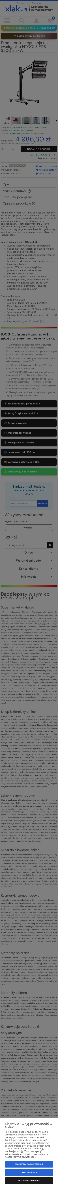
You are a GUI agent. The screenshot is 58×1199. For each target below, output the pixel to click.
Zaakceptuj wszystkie (29, 1181)
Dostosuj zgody (29, 1172)
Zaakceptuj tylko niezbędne (29, 1164)
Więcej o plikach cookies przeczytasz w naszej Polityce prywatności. (26, 1155)
